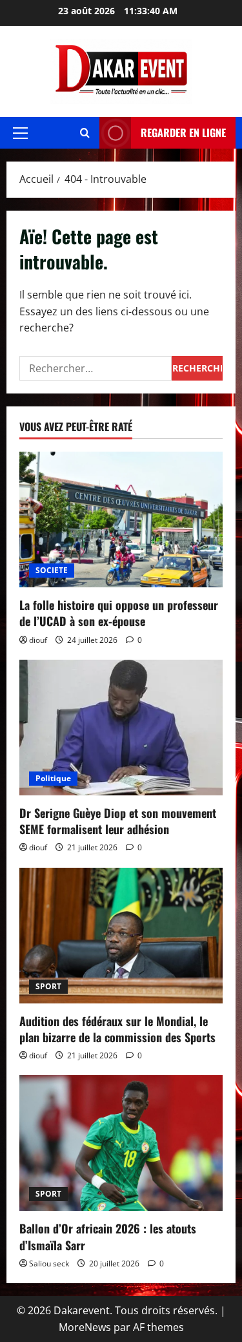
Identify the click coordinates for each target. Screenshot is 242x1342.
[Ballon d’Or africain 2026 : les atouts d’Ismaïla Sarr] (121, 1143)
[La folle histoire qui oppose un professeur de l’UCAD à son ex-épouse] (121, 519)
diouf (38, 639)
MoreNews (85, 1327)
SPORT (48, 986)
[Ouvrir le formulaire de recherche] (85, 132)
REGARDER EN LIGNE (183, 132)
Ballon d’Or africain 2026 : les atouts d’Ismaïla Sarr (107, 1236)
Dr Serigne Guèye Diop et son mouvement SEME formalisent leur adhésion (117, 820)
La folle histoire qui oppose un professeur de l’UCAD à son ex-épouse (118, 612)
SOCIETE (51, 570)
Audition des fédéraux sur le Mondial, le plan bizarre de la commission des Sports (117, 1028)
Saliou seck (49, 1263)
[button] (20, 133)
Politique (53, 778)
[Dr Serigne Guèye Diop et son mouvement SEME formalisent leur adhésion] (121, 727)
